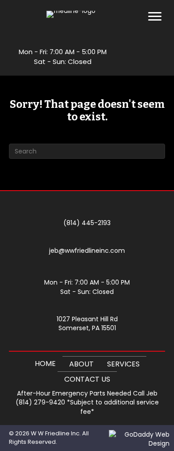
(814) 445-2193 (87, 222)
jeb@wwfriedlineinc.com (87, 250)
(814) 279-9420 (40, 402)
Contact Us (87, 379)
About (81, 364)
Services (123, 364)
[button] (143, 45)
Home (45, 363)
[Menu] (155, 16)
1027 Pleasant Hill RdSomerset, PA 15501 (87, 323)
